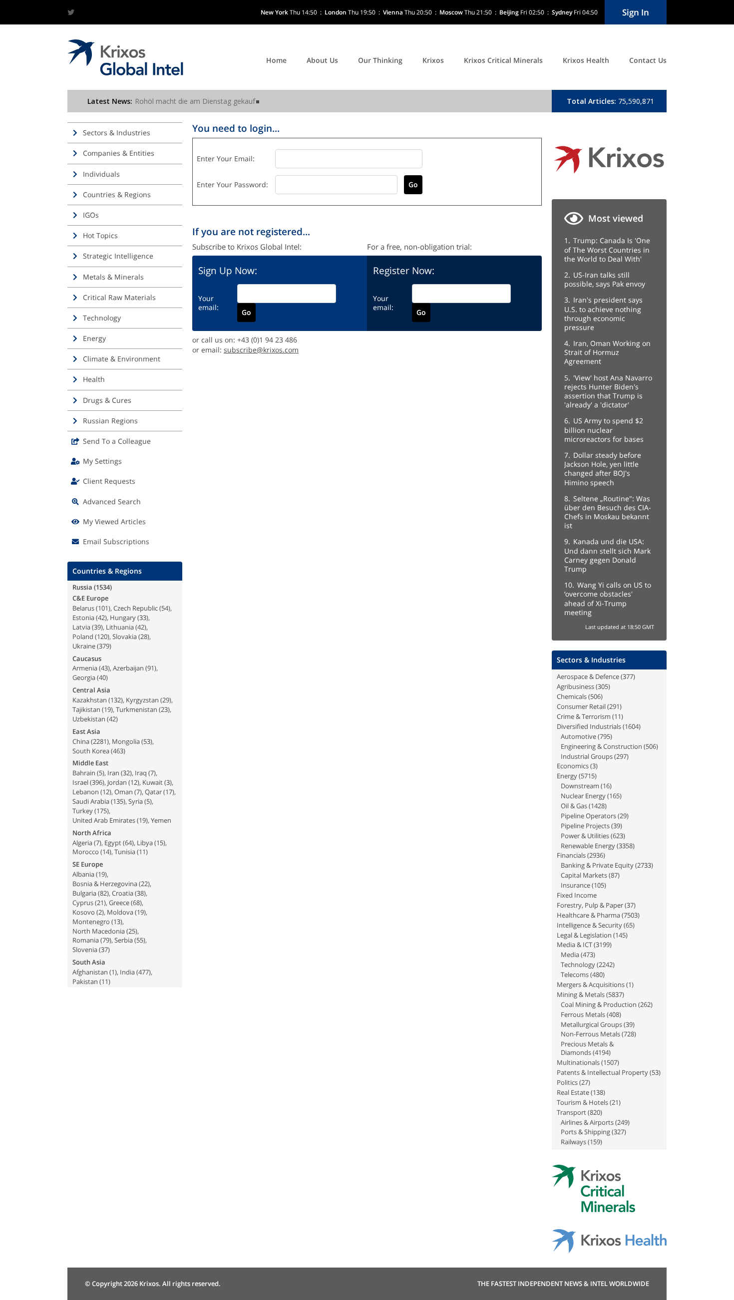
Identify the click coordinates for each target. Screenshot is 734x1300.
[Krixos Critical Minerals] (593, 1209)
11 (142, 851)
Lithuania (120, 627)
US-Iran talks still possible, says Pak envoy (604, 279)
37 (104, 949)
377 (628, 676)
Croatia (122, 893)
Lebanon (85, 791)
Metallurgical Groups (591, 1024)
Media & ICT (574, 944)
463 (118, 750)
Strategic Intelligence (118, 256)
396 (97, 782)
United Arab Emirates (103, 820)
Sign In (635, 12)
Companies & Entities (118, 153)
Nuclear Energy (583, 795)
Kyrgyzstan (142, 699)
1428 (598, 805)
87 (614, 875)
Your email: (208, 303)
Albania (83, 874)
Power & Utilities (585, 835)
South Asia (88, 962)
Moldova (120, 912)
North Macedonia (98, 931)
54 (164, 608)
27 (584, 1082)
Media (570, 954)
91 (150, 667)
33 (142, 617)
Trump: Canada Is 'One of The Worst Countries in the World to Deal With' (607, 249)
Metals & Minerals (113, 277)
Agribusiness (575, 686)
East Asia (86, 731)
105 (599, 885)
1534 (103, 587)
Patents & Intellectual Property (602, 1072)
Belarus (83, 608)
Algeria (82, 842)
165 (614, 795)
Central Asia (91, 689)
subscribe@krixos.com (261, 349)
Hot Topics (100, 235)
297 (621, 756)
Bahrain (83, 772)
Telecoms (575, 974)
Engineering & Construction (601, 746)
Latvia (81, 627)
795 (605, 736)
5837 (615, 994)
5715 (588, 775)
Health (94, 379)
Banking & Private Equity (597, 865)
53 (146, 741)
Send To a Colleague (117, 441)
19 (107, 709)
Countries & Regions (117, 194)
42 (101, 617)
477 (143, 972)
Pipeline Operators (588, 815)
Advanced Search (112, 501)
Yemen (161, 820)
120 (102, 636)
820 (595, 1112)
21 (100, 902)
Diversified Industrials (589, 726)
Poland (82, 636)
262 (645, 1004)
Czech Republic (135, 608)
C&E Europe (90, 598)
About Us (322, 60)
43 (104, 667)
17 (168, 791)
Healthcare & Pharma (588, 915)
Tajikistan (86, 709)
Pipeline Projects (585, 825)
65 (629, 925)
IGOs (91, 215)
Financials (571, 855)
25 (131, 931)
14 (105, 851)
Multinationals (578, 1062)
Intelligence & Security (589, 925)
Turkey (82, 810)
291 (614, 706)
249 (622, 1122)
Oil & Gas (574, 805)
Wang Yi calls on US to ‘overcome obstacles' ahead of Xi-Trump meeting (607, 598)
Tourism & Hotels (582, 1102)
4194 (602, 1052)
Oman (123, 791)
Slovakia (124, 636)
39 (97, 627)
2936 (596, 855)
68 (136, 902)
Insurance (575, 885)
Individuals (101, 174)
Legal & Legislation (584, 935)
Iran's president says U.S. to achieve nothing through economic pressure (603, 313)
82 (103, 893)
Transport (571, 1112)
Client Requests (109, 481)
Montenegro (91, 921)
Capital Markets (584, 875)
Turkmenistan (136, 709)
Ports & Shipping (585, 1131)
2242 (606, 964)
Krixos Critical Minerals (503, 60)
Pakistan (85, 981)
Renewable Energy (588, 845)
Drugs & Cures (107, 400)
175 (101, 810)
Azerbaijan (128, 667)
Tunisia (124, 851)
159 (595, 1141)
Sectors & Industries (116, 132)
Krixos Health (586, 60)
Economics (573, 765)
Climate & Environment (121, 358)
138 (598, 1092)
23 (164, 709)
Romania (85, 940)
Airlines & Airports (587, 1122)
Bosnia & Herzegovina (104, 883)
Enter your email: (226, 158)
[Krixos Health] (609, 1250)
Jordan (117, 782)
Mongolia (126, 741)
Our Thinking (380, 60)
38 (140, 893)
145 (620, 935)
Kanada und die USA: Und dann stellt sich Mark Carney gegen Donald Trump (607, 555)
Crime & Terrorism (584, 716)
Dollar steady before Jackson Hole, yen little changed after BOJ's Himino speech (602, 468)
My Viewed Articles (114, 521)
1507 (610, 1062)
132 (115, 699)
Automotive (578, 736)
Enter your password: (232, 184)
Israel (80, 782)
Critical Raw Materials (119, 297)
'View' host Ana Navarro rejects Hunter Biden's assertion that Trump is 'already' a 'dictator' (608, 391)
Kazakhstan (89, 699)
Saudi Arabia (90, 801)
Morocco (85, 851)
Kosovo (83, 912)
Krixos (433, 60)
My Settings (102, 461)
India (127, 972)
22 (144, 883)
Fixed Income (577, 895)
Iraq (141, 772)
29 (165, 699)
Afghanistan (90, 972)
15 (159, 842)
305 (603, 686)
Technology (102, 318)
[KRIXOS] (609, 177)
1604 (632, 726)
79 (105, 940)
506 (595, 696)
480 (597, 974)
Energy (94, 338)
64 (128, 842)
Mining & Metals (581, 994)
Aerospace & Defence (588, 676)
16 (606, 785)
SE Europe (87, 864)
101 (103, 608)
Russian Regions (110, 420)
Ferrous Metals (583, 1014)
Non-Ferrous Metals (590, 1033)
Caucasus (86, 658)
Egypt (112, 842)
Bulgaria (84, 893)
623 (618, 835)
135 (118, 801)
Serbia (123, 940)
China (80, 741)
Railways (573, 1141)
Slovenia (84, 949)
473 (588, 954)
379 (104, 646)
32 (126, 772)
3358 (626, 845)
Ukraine (83, 646)
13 (116, 921)
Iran (113, 772)
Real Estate (573, 1092)
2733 (644, 865)
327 (619, 1131)
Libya (145, 842)
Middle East (90, 762)
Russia (82, 587)
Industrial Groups (587, 756)
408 (614, 1014)
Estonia (83, 617)
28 (143, 636)
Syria (135, 801)
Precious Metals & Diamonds (587, 1048)
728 (629, 1033)
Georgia (83, 677)
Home (276, 60)
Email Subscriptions (116, 541)
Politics (567, 1082)
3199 (603, 944)
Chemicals (572, 696)
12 (133, 782)
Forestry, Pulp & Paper (590, 905)
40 (102, 677)
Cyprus (82, 902)
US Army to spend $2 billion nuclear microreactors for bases (604, 429)
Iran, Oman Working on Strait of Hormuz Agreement (607, 352)
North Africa (91, 832)
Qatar (153, 791)
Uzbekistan (88, 718)
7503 (631, 915)
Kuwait (152, 782)
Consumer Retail (581, 706)
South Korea (90, 750)
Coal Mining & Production (599, 1004)
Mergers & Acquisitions (591, 984)
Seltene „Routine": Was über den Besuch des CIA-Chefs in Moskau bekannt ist (607, 512)
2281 (100, 741)
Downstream (580, 785)
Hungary (123, 617)
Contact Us (648, 60)
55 (139, 940)
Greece (119, 902)
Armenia (84, 667)
